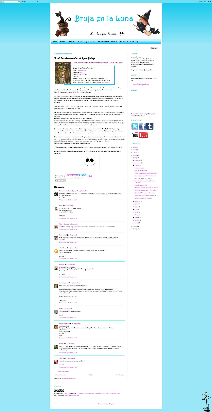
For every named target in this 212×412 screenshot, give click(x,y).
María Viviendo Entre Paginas (67, 191)
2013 (134, 152)
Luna (60, 205)
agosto (137, 204)
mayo (136, 212)
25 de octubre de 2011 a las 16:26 (68, 242)
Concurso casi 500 (139, 168)
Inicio (90, 375)
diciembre (137, 160)
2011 (134, 158)
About (62, 41)
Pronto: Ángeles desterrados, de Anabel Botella (145, 181)
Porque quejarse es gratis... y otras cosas (145, 176)
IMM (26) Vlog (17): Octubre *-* (143, 178)
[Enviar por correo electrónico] (56, 180)
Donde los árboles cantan (65, 178)
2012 (134, 155)
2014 (134, 150)
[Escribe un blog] (58, 180)
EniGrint (61, 264)
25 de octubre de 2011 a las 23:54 (68, 303)
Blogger (111, 404)
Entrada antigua (120, 375)
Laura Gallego (82, 70)
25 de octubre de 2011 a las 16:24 (68, 229)
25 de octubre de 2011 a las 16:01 (68, 200)
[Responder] (83, 191)
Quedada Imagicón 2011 (141, 185)
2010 (134, 226)
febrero (137, 220)
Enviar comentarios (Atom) (69, 378)
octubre (137, 165)
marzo (136, 217)
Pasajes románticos (64, 323)
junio (136, 209)
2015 (134, 147)
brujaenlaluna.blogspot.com (72, 395)
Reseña (81, 178)
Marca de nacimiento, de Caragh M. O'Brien (146, 187)
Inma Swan (62, 235)
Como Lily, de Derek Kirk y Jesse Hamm (145, 190)
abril (136, 215)
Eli (60, 309)
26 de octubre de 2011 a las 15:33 (68, 352)
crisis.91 (61, 358)
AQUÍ (133, 115)
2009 (134, 229)
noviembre (138, 163)
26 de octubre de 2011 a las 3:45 (67, 317)
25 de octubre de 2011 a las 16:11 (68, 218)
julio (136, 206)
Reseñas (71, 41)
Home (54, 41)
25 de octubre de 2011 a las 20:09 (68, 277)
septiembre (138, 201)
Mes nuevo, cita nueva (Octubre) (143, 198)
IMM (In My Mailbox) (86, 41)
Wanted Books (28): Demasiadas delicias (145, 195)
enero (136, 223)
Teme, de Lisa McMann (141, 170)
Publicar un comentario (63, 371)
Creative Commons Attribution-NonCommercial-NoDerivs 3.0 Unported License (99, 393)
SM (81, 72)
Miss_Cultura (63, 224)
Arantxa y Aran (63, 283)
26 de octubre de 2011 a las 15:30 (68, 338)
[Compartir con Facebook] (62, 180)
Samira (61, 344)
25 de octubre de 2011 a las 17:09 (68, 258)
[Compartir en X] (60, 180)
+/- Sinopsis (106, 82)
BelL (66, 393)
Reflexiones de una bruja (129, 41)
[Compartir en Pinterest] (64, 180)
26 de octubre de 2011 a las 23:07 (68, 367)
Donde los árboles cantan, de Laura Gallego (146, 173)
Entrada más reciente (60, 375)
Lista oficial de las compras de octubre (144, 193)
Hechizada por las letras (107, 41)
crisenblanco (62, 248)
